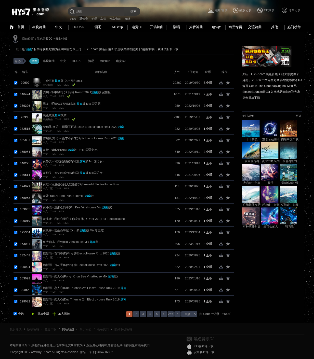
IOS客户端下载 (203, 346)
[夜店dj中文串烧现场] (251, 172)
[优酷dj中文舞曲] (288, 194)
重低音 (83, 19)
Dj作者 (215, 27)
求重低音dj (252, 161)
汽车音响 (115, 19)
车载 (103, 19)
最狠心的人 (270, 226)
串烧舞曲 (39, 27)
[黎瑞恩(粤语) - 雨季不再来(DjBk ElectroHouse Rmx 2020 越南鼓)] (37, 129)
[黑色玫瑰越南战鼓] (37, 117)
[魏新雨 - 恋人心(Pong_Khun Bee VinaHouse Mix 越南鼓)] (37, 278)
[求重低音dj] (251, 150)
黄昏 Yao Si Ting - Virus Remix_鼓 (68, 196)
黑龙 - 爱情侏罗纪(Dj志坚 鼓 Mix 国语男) (72, 104)
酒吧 (97, 27)
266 (170, 314)
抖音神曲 (196, 27)
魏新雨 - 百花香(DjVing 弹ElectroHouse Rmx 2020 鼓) (81, 253)
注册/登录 (221, 10)
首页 (20, 27)
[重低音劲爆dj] (269, 128)
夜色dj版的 (290, 161)
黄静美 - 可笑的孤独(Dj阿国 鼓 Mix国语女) (73, 161)
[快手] (269, 172)
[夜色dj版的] (288, 150)
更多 (299, 116)
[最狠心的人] (269, 215)
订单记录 (294, 10)
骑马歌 (289, 226)
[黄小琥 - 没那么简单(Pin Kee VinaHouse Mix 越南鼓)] (37, 209)
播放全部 (43, 313)
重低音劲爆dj (270, 139)
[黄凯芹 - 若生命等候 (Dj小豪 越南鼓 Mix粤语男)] (37, 232)
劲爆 (94, 19)
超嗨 (73, 19)
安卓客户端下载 (204, 352)
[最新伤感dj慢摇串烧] (288, 172)
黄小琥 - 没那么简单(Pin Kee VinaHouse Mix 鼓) (77, 207)
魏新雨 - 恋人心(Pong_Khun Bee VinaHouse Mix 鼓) (80, 276)
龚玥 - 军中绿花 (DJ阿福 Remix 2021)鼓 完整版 (77, 92)
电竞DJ (137, 27)
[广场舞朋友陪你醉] (251, 194)
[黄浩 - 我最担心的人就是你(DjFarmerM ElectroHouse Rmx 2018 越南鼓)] (37, 186)
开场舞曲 (157, 27)
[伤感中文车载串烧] (288, 128)
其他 (274, 27)
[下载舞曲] (222, 84)
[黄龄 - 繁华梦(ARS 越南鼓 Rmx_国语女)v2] (37, 152)
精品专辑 (235, 27)
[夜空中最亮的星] (269, 150)
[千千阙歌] (251, 128)
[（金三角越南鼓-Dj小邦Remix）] (37, 82)
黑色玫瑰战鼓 (54, 115)
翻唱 (176, 27)
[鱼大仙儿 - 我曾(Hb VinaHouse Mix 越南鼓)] (37, 244)
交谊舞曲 (255, 27)
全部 (34, 61)
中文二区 (48, 131)
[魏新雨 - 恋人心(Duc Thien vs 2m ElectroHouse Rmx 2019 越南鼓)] (37, 290)
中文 (58, 27)
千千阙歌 (252, 139)
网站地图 (68, 329)
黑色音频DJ (44, 38)
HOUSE (78, 27)
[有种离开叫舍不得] (251, 215)
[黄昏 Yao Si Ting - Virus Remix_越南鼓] (37, 198)
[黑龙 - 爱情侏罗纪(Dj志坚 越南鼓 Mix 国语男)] (37, 106)
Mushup (117, 27)
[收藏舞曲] (228, 84)
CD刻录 (269, 10)
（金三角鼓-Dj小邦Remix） (64, 81)
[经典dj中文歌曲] (269, 194)
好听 (127, 19)
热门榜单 (294, 27)
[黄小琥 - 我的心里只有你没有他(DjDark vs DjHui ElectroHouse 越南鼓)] (37, 221)
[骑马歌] (288, 215)
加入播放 (64, 313)
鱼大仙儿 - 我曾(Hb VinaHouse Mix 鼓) (71, 242)
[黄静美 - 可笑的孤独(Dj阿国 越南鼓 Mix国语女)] (37, 163)
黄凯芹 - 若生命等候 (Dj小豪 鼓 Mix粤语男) (73, 230)
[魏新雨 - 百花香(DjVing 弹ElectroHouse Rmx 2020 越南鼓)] (37, 255)
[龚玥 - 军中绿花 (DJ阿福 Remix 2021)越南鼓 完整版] (37, 94)
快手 (271, 183)
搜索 (133, 11)
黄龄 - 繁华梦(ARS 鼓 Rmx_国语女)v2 (70, 150)
